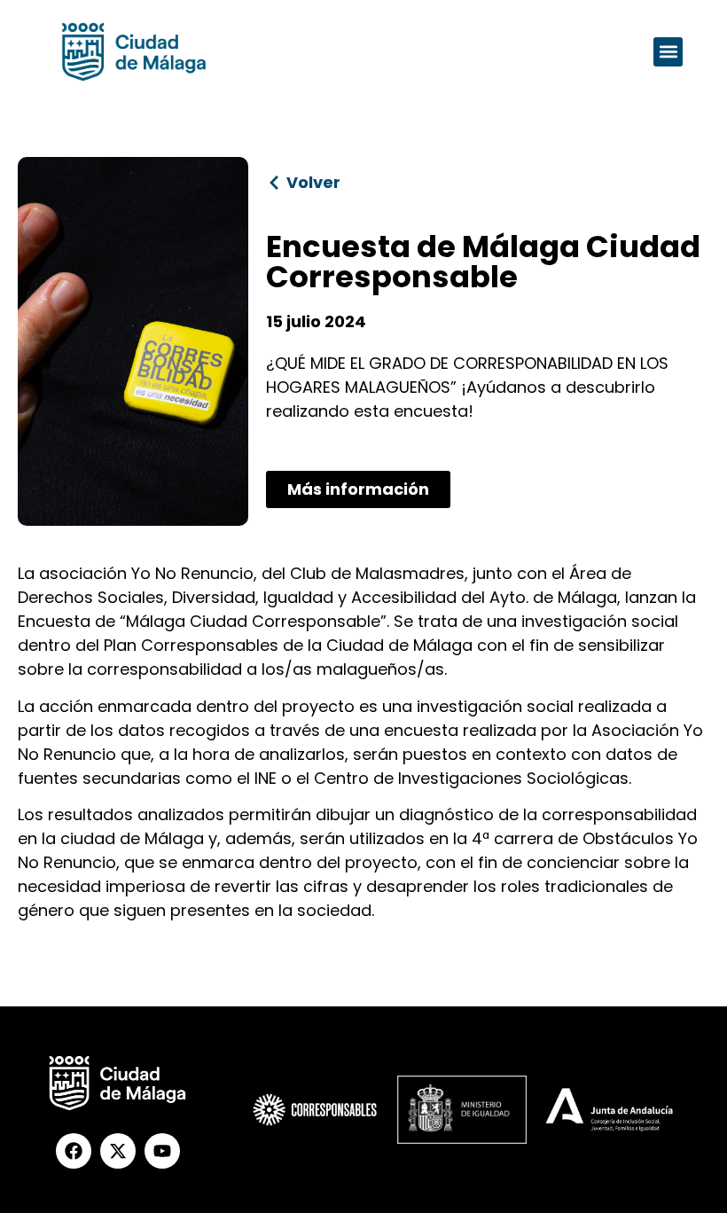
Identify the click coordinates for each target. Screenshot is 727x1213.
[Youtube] (162, 1151)
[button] (668, 52)
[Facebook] (73, 1151)
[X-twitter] (118, 1151)
